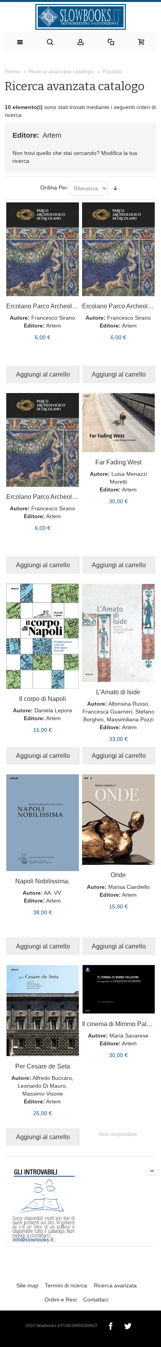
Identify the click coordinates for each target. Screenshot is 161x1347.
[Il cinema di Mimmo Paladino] (118, 989)
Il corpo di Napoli (42, 698)
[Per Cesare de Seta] (42, 1010)
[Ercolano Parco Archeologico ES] (42, 440)
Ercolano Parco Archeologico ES (51, 496)
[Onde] (118, 819)
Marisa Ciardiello (129, 887)
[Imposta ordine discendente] (115, 188)
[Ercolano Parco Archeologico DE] (118, 249)
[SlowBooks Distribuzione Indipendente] (80, 17)
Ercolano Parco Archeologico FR (51, 305)
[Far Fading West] (118, 422)
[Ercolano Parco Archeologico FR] (42, 249)
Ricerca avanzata (115, 1285)
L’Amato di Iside (118, 691)
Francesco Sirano (53, 318)
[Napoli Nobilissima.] (42, 822)
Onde (118, 874)
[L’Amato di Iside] (118, 633)
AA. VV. (53, 893)
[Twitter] (128, 1325)
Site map (27, 1285)
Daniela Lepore (53, 710)
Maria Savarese (128, 1035)
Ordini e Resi (61, 1299)
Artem (53, 325)
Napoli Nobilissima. (42, 881)
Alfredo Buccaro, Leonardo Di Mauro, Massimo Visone (45, 1086)
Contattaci (95, 1299)
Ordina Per (53, 187)
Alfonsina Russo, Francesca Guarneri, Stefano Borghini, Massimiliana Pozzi (118, 712)
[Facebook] (111, 1325)
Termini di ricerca (66, 1285)
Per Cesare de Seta (42, 1066)
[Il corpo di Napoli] (42, 636)
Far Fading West (118, 462)
